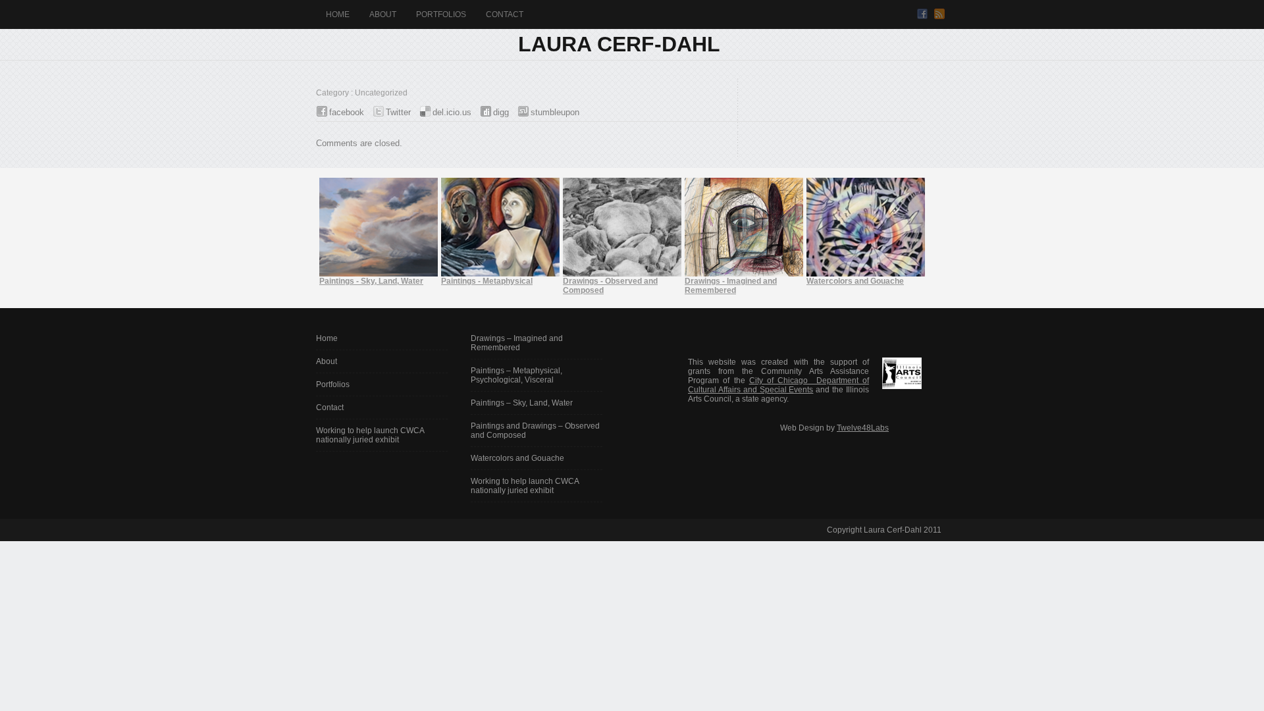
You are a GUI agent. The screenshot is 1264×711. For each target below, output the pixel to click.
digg (501, 112)
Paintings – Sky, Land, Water (522, 403)
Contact (504, 14)
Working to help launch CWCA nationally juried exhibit (370, 435)
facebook (346, 112)
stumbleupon (555, 112)
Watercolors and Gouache (517, 458)
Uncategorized (381, 92)
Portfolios (441, 14)
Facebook (922, 14)
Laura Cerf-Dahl (619, 44)
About (382, 14)
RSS (939, 14)
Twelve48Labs (863, 428)
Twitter (398, 112)
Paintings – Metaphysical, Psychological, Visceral (516, 375)
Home (338, 14)
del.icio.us (452, 112)
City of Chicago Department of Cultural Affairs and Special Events (778, 385)
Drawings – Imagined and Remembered (517, 343)
